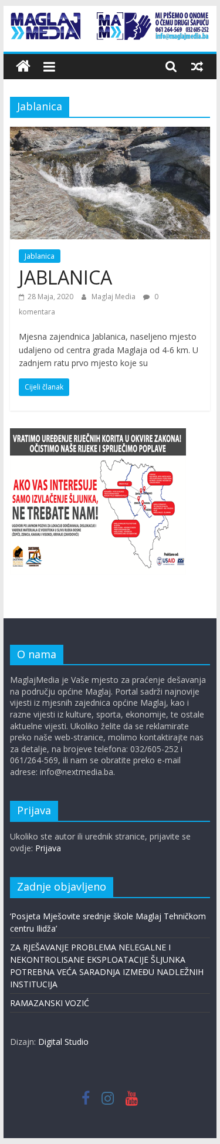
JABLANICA (65, 277)
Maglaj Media (114, 297)
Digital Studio (63, 1041)
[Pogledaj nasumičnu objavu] (197, 66)
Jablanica (40, 256)
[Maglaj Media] (23, 66)
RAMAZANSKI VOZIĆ (49, 1002)
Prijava (48, 848)
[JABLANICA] (110, 133)
